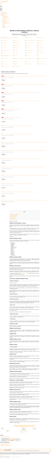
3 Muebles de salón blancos (13, 215)
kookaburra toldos (11, 439)
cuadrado (20, 440)
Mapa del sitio (2, 455)
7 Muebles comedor (12, 218)
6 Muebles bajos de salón (13, 217)
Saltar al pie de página (4, 2)
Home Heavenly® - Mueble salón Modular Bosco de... (8, 135)
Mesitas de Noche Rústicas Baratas (5, 445)
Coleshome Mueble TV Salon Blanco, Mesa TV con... (8, 110)
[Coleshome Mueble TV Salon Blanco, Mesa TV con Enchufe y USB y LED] (12, 117)
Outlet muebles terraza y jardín (5, 436)
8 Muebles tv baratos (12, 219)
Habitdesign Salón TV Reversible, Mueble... (7, 160)
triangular (15, 440)
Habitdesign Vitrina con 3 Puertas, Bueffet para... (7, 77)
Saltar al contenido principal (4, 1)
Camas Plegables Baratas (13, 438)
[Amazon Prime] (4, 79)
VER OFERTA (3, 81)
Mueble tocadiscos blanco (4, 444)
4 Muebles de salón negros (13, 216)
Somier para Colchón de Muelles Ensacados (6, 443)
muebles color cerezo (23, 273)
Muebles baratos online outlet (5, 437)
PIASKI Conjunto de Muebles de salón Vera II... (7, 94)
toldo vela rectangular (8, 440)
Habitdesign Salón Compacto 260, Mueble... (7, 168)
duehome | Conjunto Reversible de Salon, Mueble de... (8, 143)
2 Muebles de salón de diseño (14, 214)
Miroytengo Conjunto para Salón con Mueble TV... (8, 127)
